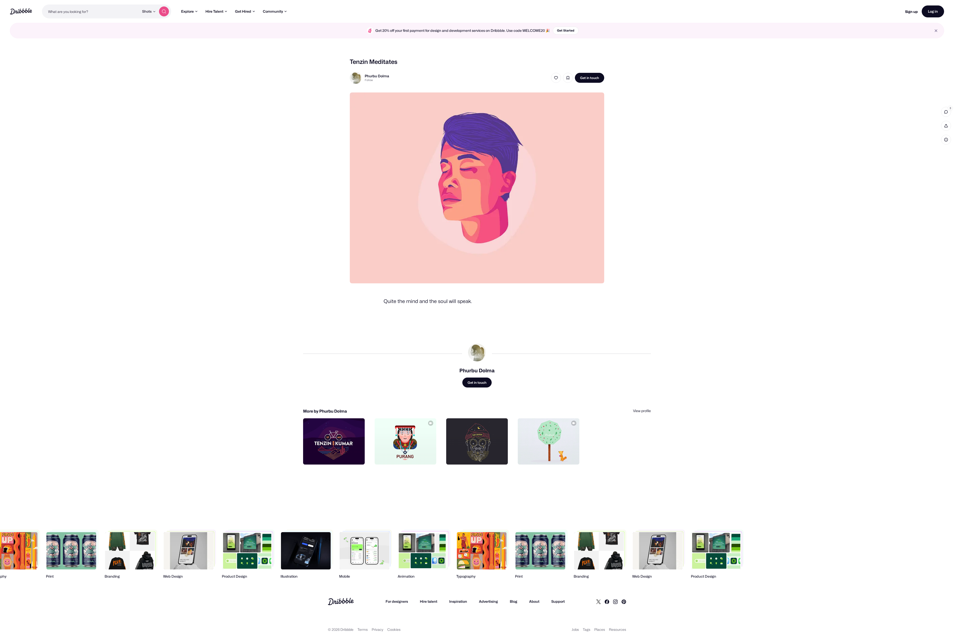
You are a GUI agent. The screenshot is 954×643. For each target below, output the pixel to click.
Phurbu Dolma (377, 76)
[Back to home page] (21, 11)
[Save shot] (568, 78)
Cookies (393, 629)
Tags (586, 629)
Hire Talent (214, 11)
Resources (617, 629)
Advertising (488, 601)
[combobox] (90, 11)
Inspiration (458, 601)
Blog (513, 601)
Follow (369, 80)
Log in (933, 11)
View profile (642, 411)
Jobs (575, 629)
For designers (397, 601)
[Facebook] (607, 601)
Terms (363, 629)
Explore (187, 11)
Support (558, 601)
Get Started (565, 30)
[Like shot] (556, 78)
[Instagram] (615, 601)
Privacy (377, 629)
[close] (936, 31)
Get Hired (243, 11)
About (534, 601)
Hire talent (428, 601)
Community (273, 11)
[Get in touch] (335, 455)
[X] (598, 601)
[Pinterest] (624, 601)
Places (599, 629)
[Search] (164, 11)
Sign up (911, 11)
